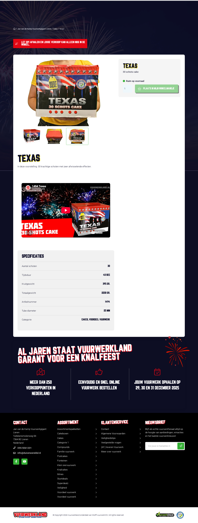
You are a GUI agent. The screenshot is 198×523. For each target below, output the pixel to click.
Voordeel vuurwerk (66, 492)
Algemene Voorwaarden (113, 433)
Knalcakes (62, 469)
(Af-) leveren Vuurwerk (112, 447)
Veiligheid (62, 487)
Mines (60, 474)
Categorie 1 (63, 442)
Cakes (60, 438)
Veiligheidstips (108, 438)
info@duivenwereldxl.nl (29, 453)
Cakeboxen (62, 433)
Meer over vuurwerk (111, 451)
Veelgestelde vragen (111, 442)
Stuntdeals (62, 478)
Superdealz (62, 483)
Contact (105, 429)
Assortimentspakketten (68, 429)
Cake (55, 29)
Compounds (63, 447)
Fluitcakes (62, 456)
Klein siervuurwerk (66, 465)
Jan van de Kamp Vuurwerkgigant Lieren (34, 29)
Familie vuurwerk (65, 451)
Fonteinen (62, 460)
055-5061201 (25, 448)
